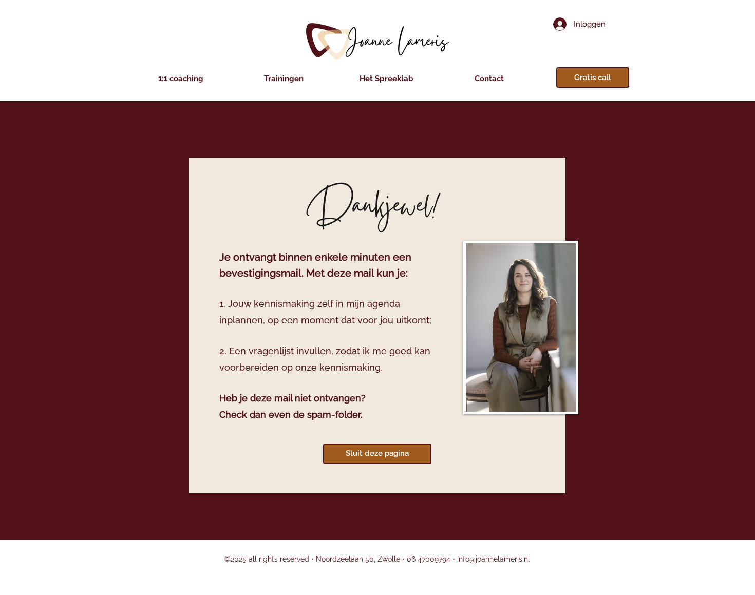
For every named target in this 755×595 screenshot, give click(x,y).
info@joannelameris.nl (493, 559)
